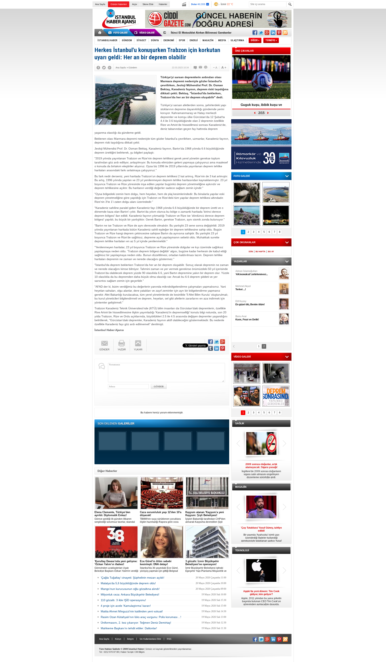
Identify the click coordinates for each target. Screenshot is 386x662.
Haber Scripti (127, 652)
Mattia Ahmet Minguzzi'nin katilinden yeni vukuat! (132, 611)
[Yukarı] (138, 345)
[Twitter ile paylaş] (261, 32)
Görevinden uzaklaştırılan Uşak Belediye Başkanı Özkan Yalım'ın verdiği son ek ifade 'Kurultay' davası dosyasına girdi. (116, 566)
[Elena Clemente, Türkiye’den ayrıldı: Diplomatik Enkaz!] (116, 493)
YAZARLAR (240, 261)
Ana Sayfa (100, 4)
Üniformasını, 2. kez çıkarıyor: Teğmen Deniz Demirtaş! (136, 622)
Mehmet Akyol (243, 288)
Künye (118, 639)
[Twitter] (104, 67)
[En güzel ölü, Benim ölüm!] (284, 304)
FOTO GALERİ (242, 176)
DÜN (251, 251)
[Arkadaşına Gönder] (200, 67)
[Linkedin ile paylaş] (273, 32)
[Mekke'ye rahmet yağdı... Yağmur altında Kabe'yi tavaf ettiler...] (246, 373)
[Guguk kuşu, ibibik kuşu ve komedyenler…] (261, 77)
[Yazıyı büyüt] (223, 67)
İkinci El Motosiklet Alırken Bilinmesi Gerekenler (201, 30)
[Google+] (109, 67)
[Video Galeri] (145, 32)
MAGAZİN (240, 487)
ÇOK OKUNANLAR (245, 242)
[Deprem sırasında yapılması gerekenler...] (276, 396)
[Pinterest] (222, 348)
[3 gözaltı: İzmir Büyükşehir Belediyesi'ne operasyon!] (207, 542)
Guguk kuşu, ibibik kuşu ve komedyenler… (198, 34)
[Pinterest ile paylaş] (279, 32)
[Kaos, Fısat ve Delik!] (284, 319)
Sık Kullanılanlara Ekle (150, 639)
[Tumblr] (210, 348)
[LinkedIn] (216, 348)
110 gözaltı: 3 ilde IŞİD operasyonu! (123, 600)
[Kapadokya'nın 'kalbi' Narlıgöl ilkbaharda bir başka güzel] (276, 192)
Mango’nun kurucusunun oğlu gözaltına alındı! (130, 588)
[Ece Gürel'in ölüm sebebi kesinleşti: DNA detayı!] (162, 542)
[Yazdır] (206, 67)
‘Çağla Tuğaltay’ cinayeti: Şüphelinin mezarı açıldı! (132, 577)
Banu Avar (247, 318)
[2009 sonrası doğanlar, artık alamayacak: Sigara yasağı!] (261, 443)
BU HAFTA (260, 251)
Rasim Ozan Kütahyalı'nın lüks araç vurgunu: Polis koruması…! (141, 617)
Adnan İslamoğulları (251, 273)
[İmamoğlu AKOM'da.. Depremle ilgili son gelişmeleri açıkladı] (246, 396)
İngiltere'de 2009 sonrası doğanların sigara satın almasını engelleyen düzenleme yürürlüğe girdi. (261, 471)
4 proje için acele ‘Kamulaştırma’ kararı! (126, 605)
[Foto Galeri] (119, 32)
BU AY (271, 251)
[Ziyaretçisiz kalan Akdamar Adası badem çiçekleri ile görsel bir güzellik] (246, 215)
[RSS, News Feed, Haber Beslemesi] (285, 32)
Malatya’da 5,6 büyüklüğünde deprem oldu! (128, 583)
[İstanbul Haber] (119, 28)
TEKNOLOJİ (242, 550)
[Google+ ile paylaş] (267, 32)
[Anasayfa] (100, 32)
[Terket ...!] (284, 289)
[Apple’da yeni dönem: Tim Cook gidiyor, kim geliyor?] (261, 570)
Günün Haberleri (119, 4)
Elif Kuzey (250, 303)
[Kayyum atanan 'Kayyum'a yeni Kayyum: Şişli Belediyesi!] (207, 493)
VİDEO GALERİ (242, 356)
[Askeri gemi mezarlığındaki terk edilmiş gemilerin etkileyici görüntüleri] (246, 192)
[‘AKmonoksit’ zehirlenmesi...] (284, 273)
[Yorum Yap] (195, 67)
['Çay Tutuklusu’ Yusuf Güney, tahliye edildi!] (261, 507)
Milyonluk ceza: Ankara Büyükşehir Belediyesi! (130, 594)
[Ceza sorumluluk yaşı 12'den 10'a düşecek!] (162, 493)
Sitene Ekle (148, 4)
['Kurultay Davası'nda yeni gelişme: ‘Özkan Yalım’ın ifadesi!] (116, 542)
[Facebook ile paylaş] (255, 32)
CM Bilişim (139, 652)
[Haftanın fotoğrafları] (276, 215)
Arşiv (134, 4)
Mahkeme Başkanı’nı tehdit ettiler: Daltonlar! (129, 628)
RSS (169, 639)
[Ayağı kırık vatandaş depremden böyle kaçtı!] (276, 373)
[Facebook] (98, 67)
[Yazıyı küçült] (215, 67)
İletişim (130, 639)
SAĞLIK (239, 423)
